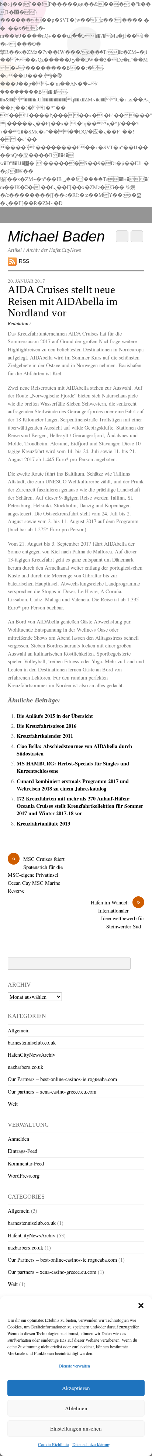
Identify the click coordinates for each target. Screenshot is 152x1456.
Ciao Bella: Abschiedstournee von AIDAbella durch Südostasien (74, 749)
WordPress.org (23, 1175)
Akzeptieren (76, 1387)
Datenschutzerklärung (91, 1444)
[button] (141, 1305)
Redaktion (18, 323)
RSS (24, 261)
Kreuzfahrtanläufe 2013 (43, 823)
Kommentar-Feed (26, 1163)
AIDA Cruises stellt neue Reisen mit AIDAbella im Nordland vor (63, 301)
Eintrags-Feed (22, 1150)
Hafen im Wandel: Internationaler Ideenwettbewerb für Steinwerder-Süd (117, 914)
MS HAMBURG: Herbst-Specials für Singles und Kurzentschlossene (73, 767)
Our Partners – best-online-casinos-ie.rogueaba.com (62, 1079)
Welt (13, 1103)
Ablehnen (76, 1408)
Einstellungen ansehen (76, 1428)
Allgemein (19, 1030)
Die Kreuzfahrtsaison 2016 (46, 726)
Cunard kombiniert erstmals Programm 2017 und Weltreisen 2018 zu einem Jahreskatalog (73, 784)
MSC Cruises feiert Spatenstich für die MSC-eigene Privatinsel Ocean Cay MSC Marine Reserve (36, 874)
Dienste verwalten (74, 1366)
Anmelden (18, 1138)
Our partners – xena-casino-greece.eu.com (52, 1091)
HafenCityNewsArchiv (31, 1054)
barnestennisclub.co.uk (32, 1042)
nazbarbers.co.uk (25, 1066)
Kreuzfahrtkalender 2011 (45, 736)
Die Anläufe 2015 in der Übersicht (55, 716)
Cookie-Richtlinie (53, 1444)
